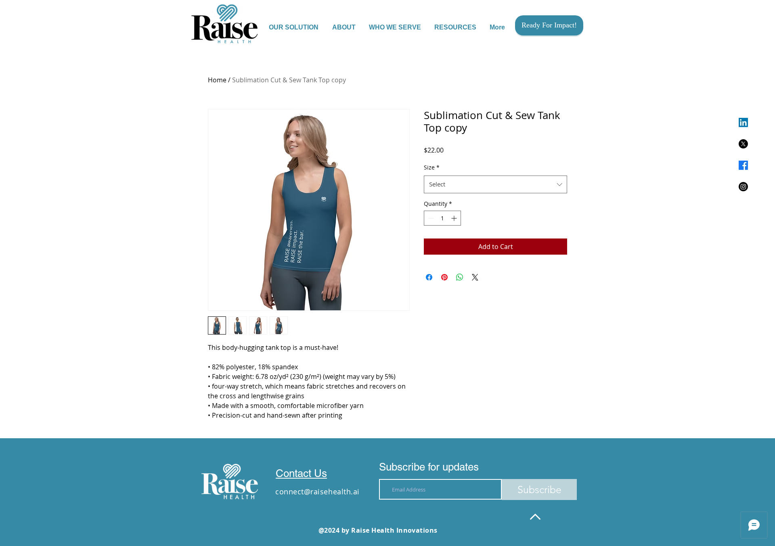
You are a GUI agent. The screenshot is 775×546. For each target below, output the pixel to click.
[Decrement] (430, 218)
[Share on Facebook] (429, 277)
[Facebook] (743, 165)
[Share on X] (475, 277)
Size (432, 167)
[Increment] (455, 218)
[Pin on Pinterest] (444, 277)
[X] (743, 144)
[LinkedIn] (743, 122)
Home (217, 79)
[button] (395, 27)
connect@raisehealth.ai (317, 491)
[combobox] (495, 184)
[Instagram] (743, 186)
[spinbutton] (442, 218)
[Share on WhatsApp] (460, 277)
